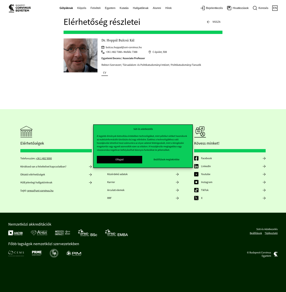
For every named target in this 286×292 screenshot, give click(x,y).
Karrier (111, 182)
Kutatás (124, 8)
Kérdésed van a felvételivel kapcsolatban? (43, 166)
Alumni (157, 8)
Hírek (168, 8)
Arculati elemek (115, 190)
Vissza (216, 22)
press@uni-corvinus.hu (40, 190)
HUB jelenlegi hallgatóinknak (36, 182)
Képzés (81, 8)
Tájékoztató (271, 233)
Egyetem (110, 8)
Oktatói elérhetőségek (32, 174)
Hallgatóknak (140, 8)
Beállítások (256, 233)
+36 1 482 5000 (44, 158)
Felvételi (96, 8)
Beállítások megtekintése (166, 159)
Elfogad (119, 159)
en (275, 8)
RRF (109, 198)
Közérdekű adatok (117, 174)
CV (104, 72)
